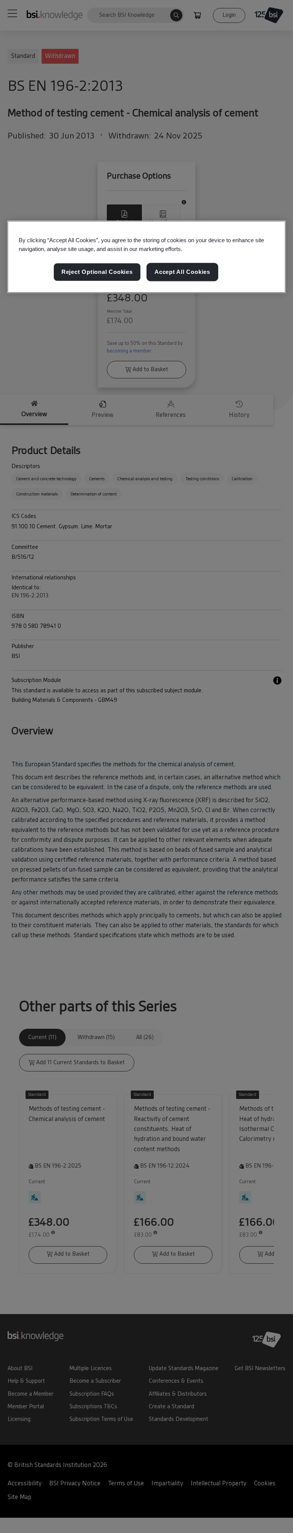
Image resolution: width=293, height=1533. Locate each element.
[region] (146, 256)
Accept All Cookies (182, 272)
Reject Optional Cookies (97, 272)
